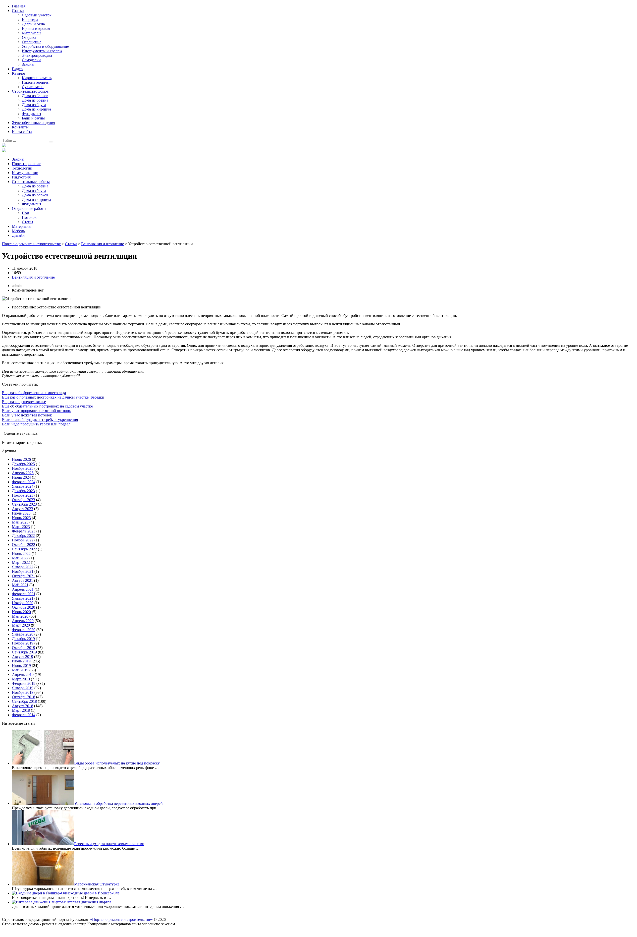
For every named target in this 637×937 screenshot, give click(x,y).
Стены (27, 222)
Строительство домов (30, 91)
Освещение (31, 42)
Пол (25, 213)
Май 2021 (20, 585)
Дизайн (18, 235)
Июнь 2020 (21, 612)
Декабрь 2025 (23, 464)
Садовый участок (37, 15)
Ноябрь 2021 (22, 571)
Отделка (29, 37)
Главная (18, 6)
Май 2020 (20, 616)
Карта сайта (22, 131)
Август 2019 (22, 656)
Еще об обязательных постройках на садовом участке (47, 406)
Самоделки (31, 60)
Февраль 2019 (23, 683)
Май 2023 (20, 522)
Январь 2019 (22, 688)
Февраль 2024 (23, 482)
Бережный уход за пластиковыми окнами (109, 844)
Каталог (19, 73)
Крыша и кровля (36, 28)
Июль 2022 (21, 553)
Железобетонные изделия (33, 122)
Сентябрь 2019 (24, 652)
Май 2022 (20, 558)
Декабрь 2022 (23, 535)
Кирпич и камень (37, 78)
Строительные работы (31, 181)
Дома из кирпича (36, 109)
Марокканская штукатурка (96, 884)
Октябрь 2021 (23, 576)
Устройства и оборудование (45, 46)
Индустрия (21, 177)
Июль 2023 (21, 513)
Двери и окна (33, 24)
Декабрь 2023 (23, 491)
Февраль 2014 (23, 715)
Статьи (18, 10)
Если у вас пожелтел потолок (27, 415)
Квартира (30, 19)
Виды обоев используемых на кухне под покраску (117, 763)
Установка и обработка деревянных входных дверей (118, 803)
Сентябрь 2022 (24, 549)
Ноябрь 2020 (22, 603)
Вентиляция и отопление (102, 244)
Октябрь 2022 (23, 544)
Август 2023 (22, 509)
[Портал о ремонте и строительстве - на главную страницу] (4, 146)
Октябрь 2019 (23, 647)
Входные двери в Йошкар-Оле (93, 893)
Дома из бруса (34, 105)
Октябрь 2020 (23, 607)
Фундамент (31, 114)
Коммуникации (25, 173)
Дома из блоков (35, 96)
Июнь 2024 (21, 477)
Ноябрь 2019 (22, 643)
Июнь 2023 (21, 518)
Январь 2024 (22, 486)
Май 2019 (20, 670)
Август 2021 (22, 580)
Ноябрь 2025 (22, 468)
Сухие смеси (33, 87)
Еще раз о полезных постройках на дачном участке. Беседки (53, 397)
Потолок (29, 217)
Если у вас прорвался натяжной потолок (36, 411)
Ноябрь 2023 (22, 495)
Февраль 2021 (23, 594)
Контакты (20, 127)
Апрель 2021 (23, 589)
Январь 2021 (22, 598)
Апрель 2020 (23, 621)
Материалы (31, 33)
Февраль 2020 (23, 630)
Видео (17, 69)
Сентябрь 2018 (24, 701)
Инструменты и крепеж (42, 51)
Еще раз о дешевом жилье (24, 402)
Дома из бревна (35, 100)
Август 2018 (22, 706)
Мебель (18, 231)
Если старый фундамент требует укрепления (40, 419)
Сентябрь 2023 (24, 504)
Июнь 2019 (21, 665)
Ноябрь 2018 (22, 692)
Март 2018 (21, 710)
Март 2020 (21, 625)
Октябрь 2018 (23, 697)
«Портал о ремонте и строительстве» (121, 919)
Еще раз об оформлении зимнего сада (34, 393)
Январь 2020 (22, 634)
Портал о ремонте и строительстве (31, 244)
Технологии (22, 168)
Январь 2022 (22, 567)
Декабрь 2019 (23, 639)
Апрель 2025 (23, 473)
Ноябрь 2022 (22, 540)
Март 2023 (21, 527)
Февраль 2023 (23, 531)
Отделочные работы (29, 208)
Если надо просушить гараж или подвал (36, 424)
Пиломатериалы (36, 82)
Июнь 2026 (21, 459)
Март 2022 (21, 562)
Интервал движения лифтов (87, 902)
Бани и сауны (33, 118)
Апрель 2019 (23, 674)
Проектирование (26, 164)
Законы (28, 64)
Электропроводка (37, 55)
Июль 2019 (21, 661)
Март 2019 (21, 679)
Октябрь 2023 (23, 500)
